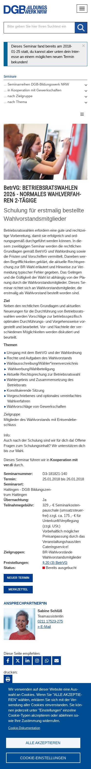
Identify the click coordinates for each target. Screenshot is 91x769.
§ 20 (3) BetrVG (54, 562)
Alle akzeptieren (43, 743)
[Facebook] (8, 660)
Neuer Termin (18, 577)
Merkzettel (18, 589)
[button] (83, 45)
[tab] (45, 85)
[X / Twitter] (17, 660)
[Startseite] (22, 9)
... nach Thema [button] (15, 102)
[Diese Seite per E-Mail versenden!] (56, 660)
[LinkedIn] (27, 660)
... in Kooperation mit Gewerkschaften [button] (32, 90)
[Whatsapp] (46, 660)
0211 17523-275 (50, 621)
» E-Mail (44, 627)
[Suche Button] (81, 28)
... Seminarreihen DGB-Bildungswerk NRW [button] (36, 84)
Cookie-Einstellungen (43, 758)
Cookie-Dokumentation (24, 728)
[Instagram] (37, 660)
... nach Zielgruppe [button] (18, 96)
